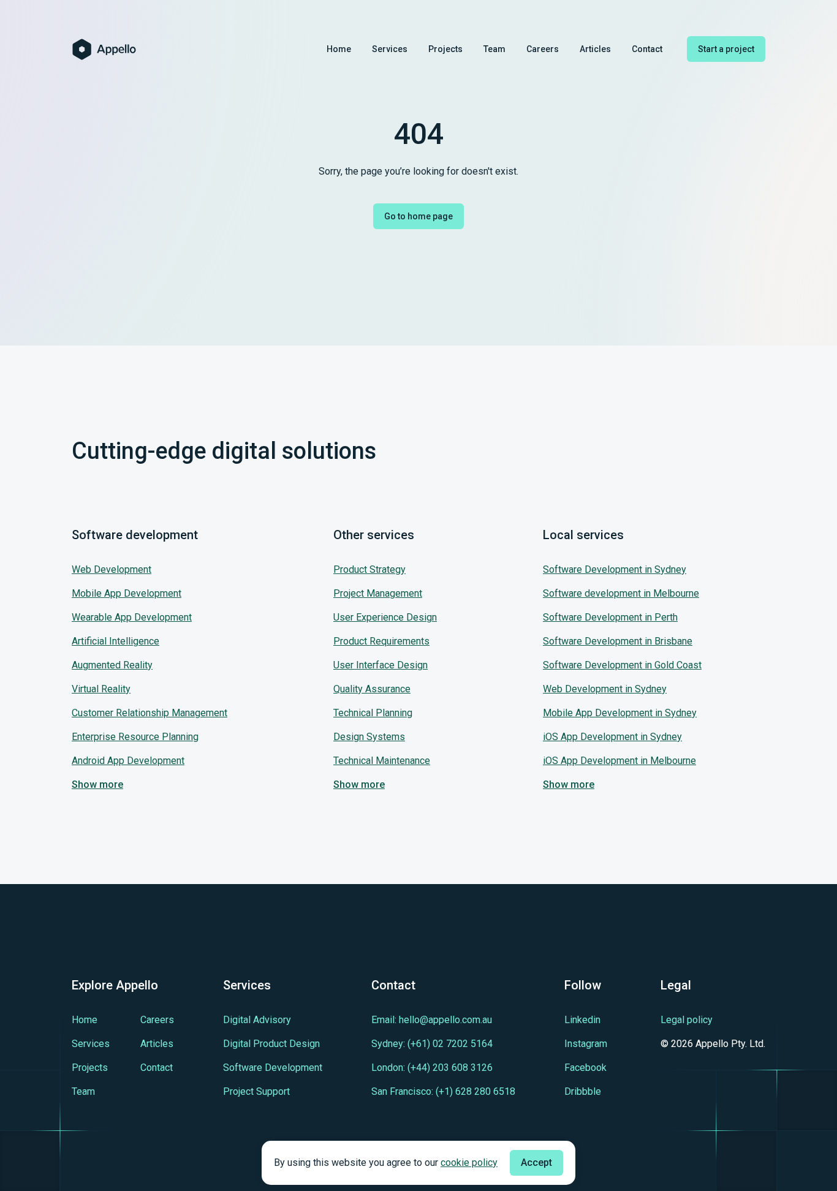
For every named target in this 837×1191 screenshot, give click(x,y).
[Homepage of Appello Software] (104, 49)
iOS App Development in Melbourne (619, 760)
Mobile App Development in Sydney (620, 713)
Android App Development (128, 760)
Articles (595, 49)
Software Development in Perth (610, 617)
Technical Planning (372, 713)
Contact (647, 49)
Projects (445, 49)
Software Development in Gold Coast (622, 665)
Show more (97, 784)
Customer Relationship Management (149, 713)
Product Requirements (381, 641)
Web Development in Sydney (605, 689)
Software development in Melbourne (621, 593)
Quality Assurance (372, 689)
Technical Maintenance (381, 760)
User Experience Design (385, 617)
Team (494, 49)
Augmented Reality (112, 665)
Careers (542, 49)
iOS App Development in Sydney (612, 737)
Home (339, 49)
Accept (536, 1162)
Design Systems (369, 737)
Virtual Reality (101, 689)
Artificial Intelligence (115, 641)
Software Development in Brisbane (617, 641)
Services (389, 49)
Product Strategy (369, 569)
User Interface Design (380, 665)
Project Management (377, 593)
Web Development (111, 569)
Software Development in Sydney (614, 569)
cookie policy (469, 1162)
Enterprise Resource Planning (135, 737)
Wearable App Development (132, 617)
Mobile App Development (126, 593)
